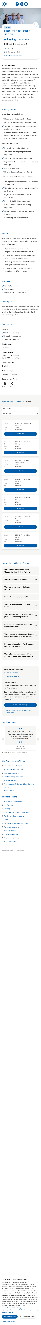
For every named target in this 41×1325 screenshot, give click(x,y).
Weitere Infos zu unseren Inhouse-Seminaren (18, 711)
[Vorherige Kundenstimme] (3, 739)
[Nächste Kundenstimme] (38, 739)
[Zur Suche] (17, 4)
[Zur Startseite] (4, 4)
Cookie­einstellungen (9, 1321)
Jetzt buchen (20, 434)
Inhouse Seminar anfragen (20, 705)
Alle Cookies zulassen (9, 1317)
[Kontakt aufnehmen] (21, 4)
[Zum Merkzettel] (35, 24)
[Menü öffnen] (38, 4)
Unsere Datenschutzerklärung (11, 1308)
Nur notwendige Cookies (27, 1317)
